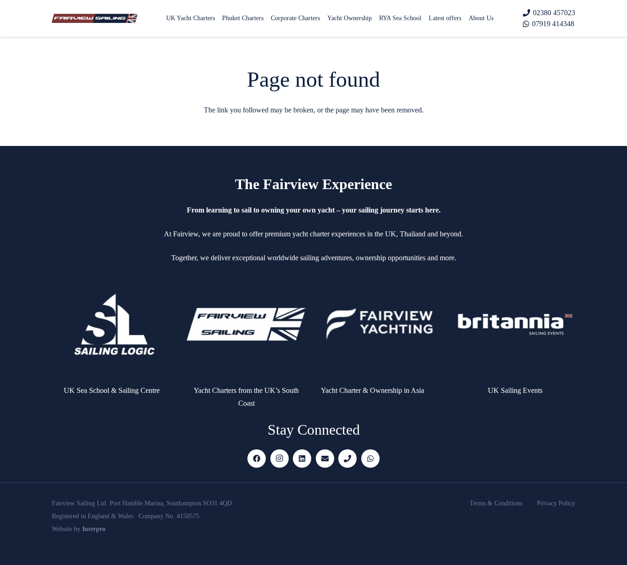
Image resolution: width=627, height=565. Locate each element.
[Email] (325, 458)
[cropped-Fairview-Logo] (94, 18)
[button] (499, 18)
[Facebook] (256, 458)
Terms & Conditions (496, 503)
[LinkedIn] (302, 458)
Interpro (94, 529)
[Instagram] (279, 458)
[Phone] (347, 458)
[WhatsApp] (370, 458)
